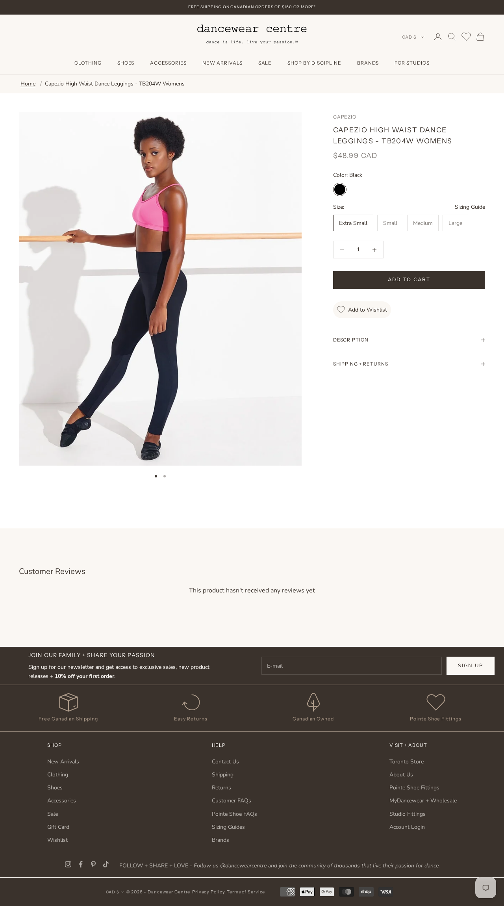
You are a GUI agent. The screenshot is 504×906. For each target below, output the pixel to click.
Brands (368, 63)
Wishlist (57, 840)
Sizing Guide (470, 207)
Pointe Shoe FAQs (234, 814)
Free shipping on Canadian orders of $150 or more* (252, 6)
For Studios (412, 63)
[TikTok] (106, 864)
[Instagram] (68, 864)
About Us (401, 774)
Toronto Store (406, 761)
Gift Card (58, 827)
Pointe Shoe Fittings (414, 787)
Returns (221, 787)
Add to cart (409, 279)
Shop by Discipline (314, 63)
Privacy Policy (208, 892)
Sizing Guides (228, 827)
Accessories (168, 63)
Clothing (88, 63)
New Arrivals (222, 63)
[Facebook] (81, 864)
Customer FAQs (231, 800)
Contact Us (225, 761)
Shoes (126, 63)
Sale (265, 63)
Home (27, 83)
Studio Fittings (407, 814)
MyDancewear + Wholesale (423, 800)
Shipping (222, 774)
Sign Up (470, 665)
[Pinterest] (93, 864)
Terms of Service (246, 892)
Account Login (407, 827)
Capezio (345, 117)
